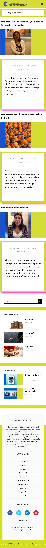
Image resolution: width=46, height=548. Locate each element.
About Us (23, 492)
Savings (23, 469)
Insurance (23, 477)
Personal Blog (23, 484)
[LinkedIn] (27, 512)
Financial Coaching (23, 481)
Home (23, 461)
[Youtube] (36, 512)
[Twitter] (18, 512)
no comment (23, 69)
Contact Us (23, 496)
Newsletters (23, 488)
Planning (23, 465)
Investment (23, 473)
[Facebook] (10, 512)
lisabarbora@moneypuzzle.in (23, 530)
